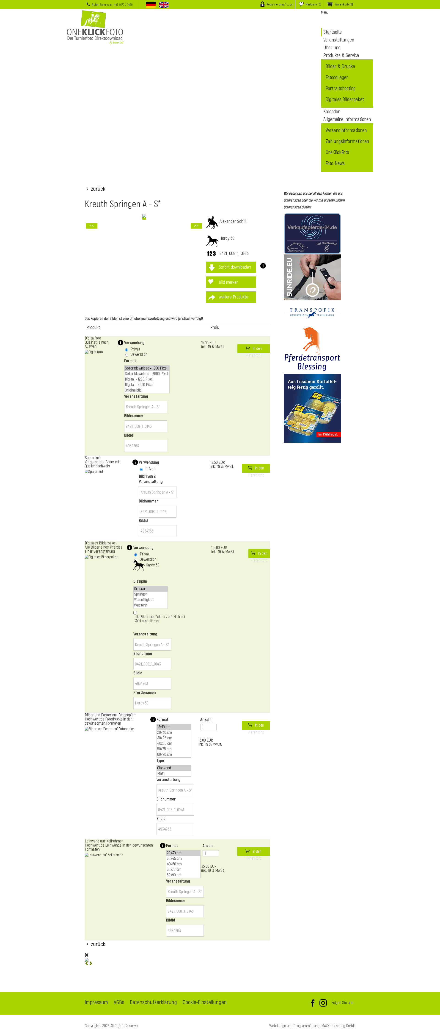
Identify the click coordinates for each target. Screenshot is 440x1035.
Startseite (332, 32)
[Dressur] (151, 589)
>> (196, 226)
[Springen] (151, 594)
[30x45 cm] (174, 738)
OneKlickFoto (337, 152)
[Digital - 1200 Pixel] (146, 379)
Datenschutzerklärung (153, 1003)
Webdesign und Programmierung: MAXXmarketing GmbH (312, 1026)
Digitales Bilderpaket (345, 99)
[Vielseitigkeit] (151, 600)
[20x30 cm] (174, 732)
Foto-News (335, 163)
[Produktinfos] (261, 267)
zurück (98, 188)
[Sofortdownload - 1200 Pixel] (146, 368)
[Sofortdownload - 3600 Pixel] (146, 374)
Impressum (96, 1003)
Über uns (331, 47)
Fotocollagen (337, 77)
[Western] (151, 605)
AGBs (119, 1003)
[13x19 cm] (174, 727)
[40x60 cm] (174, 743)
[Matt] (174, 773)
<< (91, 226)
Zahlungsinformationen (347, 141)
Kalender (331, 111)
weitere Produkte (233, 297)
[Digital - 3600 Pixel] (146, 385)
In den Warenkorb (254, 349)
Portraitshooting (341, 88)
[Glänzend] (174, 768)
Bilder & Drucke (340, 66)
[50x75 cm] (174, 749)
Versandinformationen (346, 130)
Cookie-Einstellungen (205, 1003)
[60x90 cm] (174, 754)
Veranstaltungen (338, 40)
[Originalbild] (146, 390)
